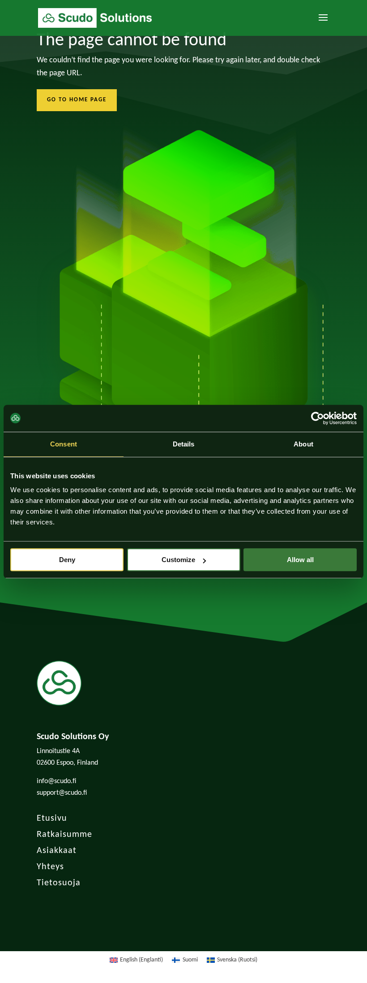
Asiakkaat (57, 850)
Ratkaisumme (64, 834)
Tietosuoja (59, 883)
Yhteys (50, 866)
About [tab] (303, 444)
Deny (67, 559)
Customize (178, 559)
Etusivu (52, 818)
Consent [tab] (63, 444)
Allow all (300, 559)
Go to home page (77, 100)
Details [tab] (184, 444)
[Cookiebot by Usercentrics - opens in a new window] (317, 418)
